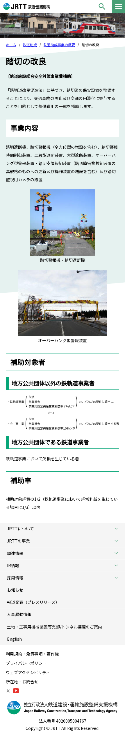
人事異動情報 (19, 614)
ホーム (11, 44)
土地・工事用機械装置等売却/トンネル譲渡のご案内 (54, 627)
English (14, 639)
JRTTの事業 (18, 541)
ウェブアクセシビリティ (28, 672)
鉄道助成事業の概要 (59, 44)
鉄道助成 (30, 44)
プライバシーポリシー (26, 663)
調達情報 (15, 553)
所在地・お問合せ (22, 682)
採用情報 (15, 578)
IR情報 (13, 565)
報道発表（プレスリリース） (33, 602)
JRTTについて (20, 528)
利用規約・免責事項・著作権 (32, 654)
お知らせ (15, 590)
